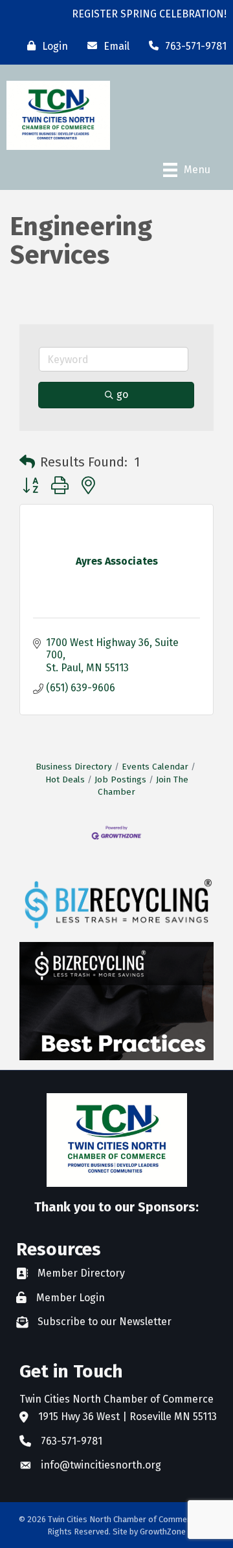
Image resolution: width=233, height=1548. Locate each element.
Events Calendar (155, 766)
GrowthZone (163, 1531)
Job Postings (120, 779)
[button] (27, 462)
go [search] (122, 394)
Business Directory (74, 766)
